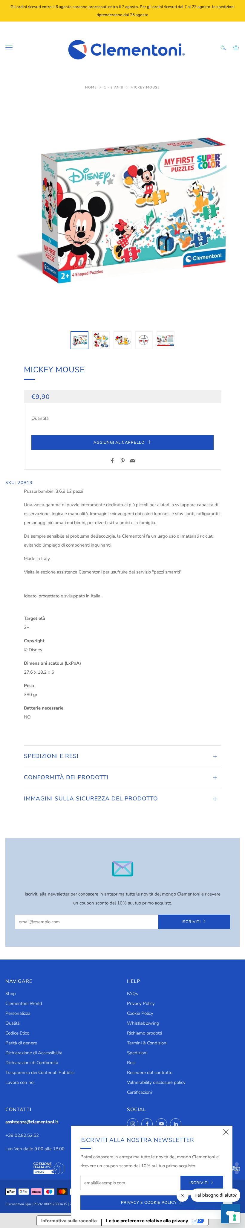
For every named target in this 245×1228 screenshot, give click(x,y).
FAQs (132, 994)
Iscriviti (191, 922)
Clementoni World (23, 1003)
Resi (131, 1063)
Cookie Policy (140, 1013)
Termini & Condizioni (147, 1043)
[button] (79, 340)
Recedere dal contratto (149, 1073)
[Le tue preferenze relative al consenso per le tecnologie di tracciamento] (234, 1217)
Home (91, 87)
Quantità (40, 418)
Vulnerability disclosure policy (156, 1082)
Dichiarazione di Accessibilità (33, 1053)
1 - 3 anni (114, 87)
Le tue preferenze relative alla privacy (147, 1221)
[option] (122, 210)
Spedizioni (137, 1053)
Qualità (12, 1023)
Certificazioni (139, 1092)
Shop (10, 994)
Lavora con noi (19, 1082)
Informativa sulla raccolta (69, 1221)
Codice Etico (17, 1033)
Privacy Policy (141, 1003)
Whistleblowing (143, 1023)
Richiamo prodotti (144, 1033)
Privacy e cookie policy (149, 1202)
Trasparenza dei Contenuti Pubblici (39, 1073)
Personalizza (17, 1013)
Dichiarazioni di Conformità (31, 1063)
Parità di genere (21, 1043)
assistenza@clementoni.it (31, 1122)
